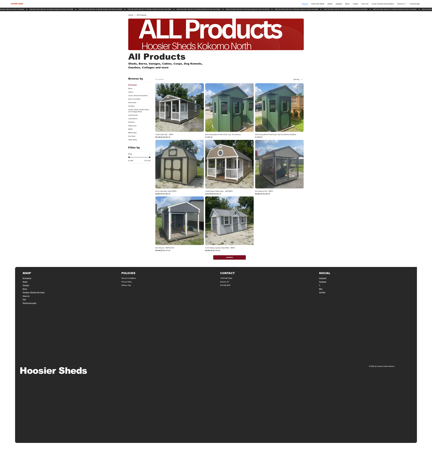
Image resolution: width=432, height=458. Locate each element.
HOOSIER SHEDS (17, 4)
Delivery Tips (126, 285)
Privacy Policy (126, 282)
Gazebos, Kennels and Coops (34, 292)
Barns (25, 289)
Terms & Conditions (128, 278)
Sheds (25, 282)
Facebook (322, 282)
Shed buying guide (29, 303)
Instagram (322, 278)
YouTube (322, 292)
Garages (26, 285)
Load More (229, 257)
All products (27, 278)
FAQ (24, 299)
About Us (26, 296)
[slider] (129, 157)
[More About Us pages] (405, 3)
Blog (320, 289)
